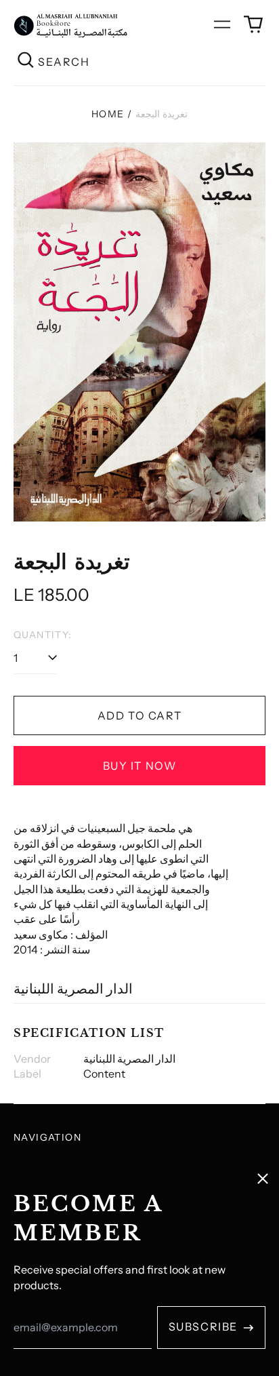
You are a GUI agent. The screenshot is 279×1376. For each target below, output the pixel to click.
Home (108, 114)
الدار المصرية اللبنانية (73, 989)
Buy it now (140, 765)
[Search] (26, 61)
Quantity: (43, 635)
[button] (253, 24)
